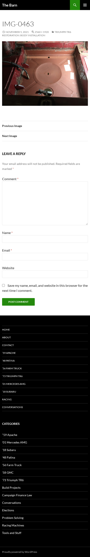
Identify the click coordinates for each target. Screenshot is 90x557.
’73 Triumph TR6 (12, 376)
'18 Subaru (9, 450)
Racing (7, 399)
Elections (8, 510)
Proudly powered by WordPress (19, 551)
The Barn (9, 5)
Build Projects (11, 487)
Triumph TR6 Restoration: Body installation (36, 33)
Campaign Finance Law (17, 495)
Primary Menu (85, 5)
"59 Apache (9, 435)
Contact (8, 345)
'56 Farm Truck (12, 465)
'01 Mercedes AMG (14, 442)
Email (7, 250)
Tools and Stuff (11, 533)
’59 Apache (9, 352)
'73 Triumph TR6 (13, 480)
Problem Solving (12, 518)
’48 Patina (8, 360)
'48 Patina (8, 457)
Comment (10, 179)
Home (6, 329)
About (6, 337)
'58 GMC (8, 472)
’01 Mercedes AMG (14, 383)
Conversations (12, 407)
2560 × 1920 (42, 32)
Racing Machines (13, 525)
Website (8, 268)
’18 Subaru (9, 391)
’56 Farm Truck (12, 368)
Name (7, 233)
